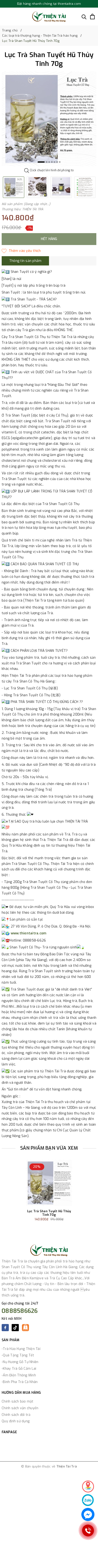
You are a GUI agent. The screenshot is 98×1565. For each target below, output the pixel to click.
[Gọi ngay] (88, 1530)
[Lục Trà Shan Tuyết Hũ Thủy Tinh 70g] (49, 1183)
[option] (49, 119)
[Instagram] (25, 1329)
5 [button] (54, 162)
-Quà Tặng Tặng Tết (18, 1355)
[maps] (88, 1486)
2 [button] (46, 162)
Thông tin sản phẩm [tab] (25, 261)
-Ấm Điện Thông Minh (19, 1375)
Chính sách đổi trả (16, 1415)
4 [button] (52, 162)
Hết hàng (49, 239)
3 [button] (49, 162)
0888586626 (20, 1311)
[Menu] (4, 17)
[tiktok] (15, 1329)
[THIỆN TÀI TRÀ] (49, 16)
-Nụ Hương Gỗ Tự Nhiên (20, 1362)
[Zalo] (87, 1500)
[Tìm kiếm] (84, 16)
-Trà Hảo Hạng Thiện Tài (21, 1349)
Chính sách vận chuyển (20, 1408)
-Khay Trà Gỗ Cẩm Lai (19, 1368)
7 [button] (59, 162)
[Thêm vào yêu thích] (21, 251)
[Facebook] (5, 1327)
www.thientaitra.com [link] (29, 933)
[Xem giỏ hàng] (92, 16)
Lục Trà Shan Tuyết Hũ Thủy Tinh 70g (49, 1213)
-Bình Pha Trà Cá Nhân (20, 1382)
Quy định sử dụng (15, 1421)
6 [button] (57, 162)
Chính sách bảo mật (18, 1401)
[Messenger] (87, 1514)
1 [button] (41, 162)
